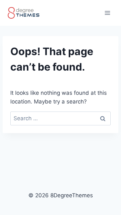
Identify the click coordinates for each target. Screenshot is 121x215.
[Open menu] (107, 13)
